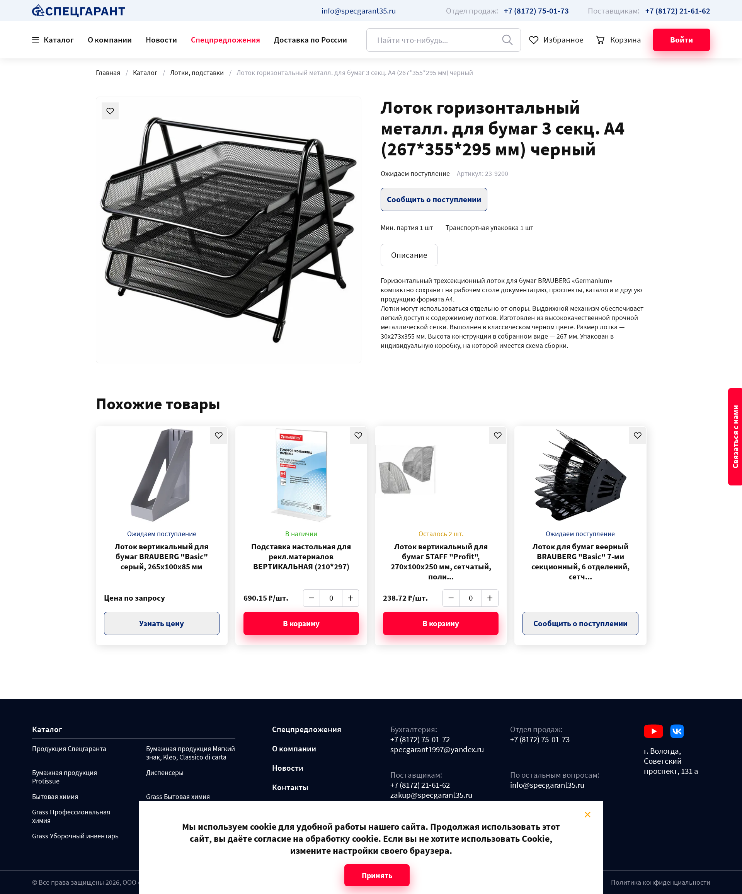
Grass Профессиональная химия (71, 816)
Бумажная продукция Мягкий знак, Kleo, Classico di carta (190, 752)
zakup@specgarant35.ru (431, 795)
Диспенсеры (165, 772)
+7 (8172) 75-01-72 (420, 739)
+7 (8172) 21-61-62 (420, 785)
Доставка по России (310, 39)
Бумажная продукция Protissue (64, 776)
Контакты (290, 787)
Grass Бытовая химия (178, 796)
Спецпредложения (225, 39)
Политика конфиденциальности (660, 882)
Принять (377, 875)
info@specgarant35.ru (359, 10)
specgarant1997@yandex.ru (437, 749)
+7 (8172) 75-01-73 (540, 739)
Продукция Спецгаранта (69, 748)
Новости (161, 39)
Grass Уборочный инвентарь (75, 836)
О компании (110, 39)
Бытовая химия (55, 796)
